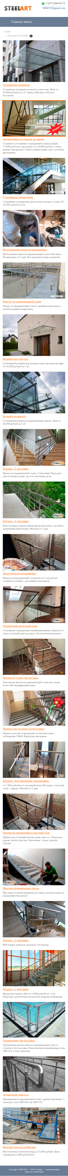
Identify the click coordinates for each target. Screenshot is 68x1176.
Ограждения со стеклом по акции (23, 139)
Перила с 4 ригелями (16, 521)
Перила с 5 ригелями (16, 468)
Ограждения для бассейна (19, 1040)
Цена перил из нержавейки (19, 573)
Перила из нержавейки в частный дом (26, 832)
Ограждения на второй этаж (20, 625)
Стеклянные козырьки (16, 84)
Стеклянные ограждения (18, 197)
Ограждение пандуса (16, 1094)
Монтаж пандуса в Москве (19, 1147)
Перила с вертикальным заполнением (26, 780)
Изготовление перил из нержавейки (24, 249)
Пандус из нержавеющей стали (22, 301)
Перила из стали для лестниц (20, 677)
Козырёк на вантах (14, 416)
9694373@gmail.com (54, 8)
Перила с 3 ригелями (16, 940)
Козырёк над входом (15, 358)
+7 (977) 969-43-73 (55, 3)
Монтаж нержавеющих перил (21, 888)
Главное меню (21, 22)
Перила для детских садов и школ (23, 728)
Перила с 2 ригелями (16, 989)
